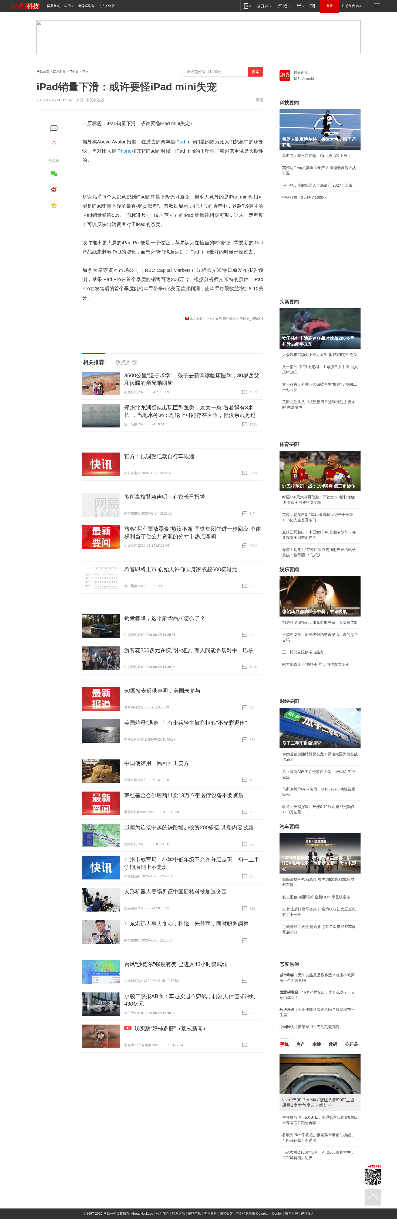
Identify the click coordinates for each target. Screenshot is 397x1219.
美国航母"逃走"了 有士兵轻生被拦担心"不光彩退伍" (185, 723)
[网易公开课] (264, 6)
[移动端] (247, 6)
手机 (284, 1044)
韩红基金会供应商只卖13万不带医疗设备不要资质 (184, 795)
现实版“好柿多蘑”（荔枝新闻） (171, 1028)
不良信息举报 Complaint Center (259, 1213)
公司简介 (162, 1213)
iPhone (124, 151)
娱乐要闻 (289, 569)
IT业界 (74, 72)
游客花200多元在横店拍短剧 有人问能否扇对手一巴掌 (189, 650)
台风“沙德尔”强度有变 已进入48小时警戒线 (175, 964)
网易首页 (53, 6)
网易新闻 (300, 72)
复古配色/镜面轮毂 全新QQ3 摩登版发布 (316, 897)
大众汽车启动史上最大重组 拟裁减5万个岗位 (319, 354)
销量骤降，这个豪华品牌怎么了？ (164, 618)
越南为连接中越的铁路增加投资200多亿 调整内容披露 (189, 827)
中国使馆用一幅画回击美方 (156, 763)
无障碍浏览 (86, 6)
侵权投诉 (307, 1213)
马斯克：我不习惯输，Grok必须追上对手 (316, 155)
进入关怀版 (107, 6)
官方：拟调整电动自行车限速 (159, 456)
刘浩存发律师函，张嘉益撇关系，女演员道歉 (320, 622)
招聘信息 (194, 1213)
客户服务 (210, 1213)
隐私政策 (226, 1213)
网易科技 (59, 72)
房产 (300, 1044)
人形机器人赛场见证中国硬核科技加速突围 (175, 892)
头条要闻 (289, 301)
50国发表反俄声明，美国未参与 (162, 691)
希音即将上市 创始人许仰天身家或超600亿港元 (180, 569)
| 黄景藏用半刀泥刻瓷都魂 (309, 1027)
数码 (333, 1044)
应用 (67, 6)
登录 (330, 6)
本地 (316, 1044)
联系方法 (178, 1213)
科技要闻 (289, 102)
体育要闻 (289, 444)
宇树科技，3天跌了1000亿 (304, 197)
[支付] (300, 6)
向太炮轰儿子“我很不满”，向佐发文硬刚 (315, 664)
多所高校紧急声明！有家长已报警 (164, 497)
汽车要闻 (289, 826)
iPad (180, 142)
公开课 (351, 1044)
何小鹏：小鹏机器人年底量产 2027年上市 (317, 185)
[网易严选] (283, 6)
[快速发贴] (54, 128)
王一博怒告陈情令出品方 (303, 652)
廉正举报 (291, 1213)
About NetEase (142, 1213)
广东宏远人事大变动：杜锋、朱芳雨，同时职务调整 (186, 924)
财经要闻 (289, 701)
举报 (259, 100)
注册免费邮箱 (351, 6)
